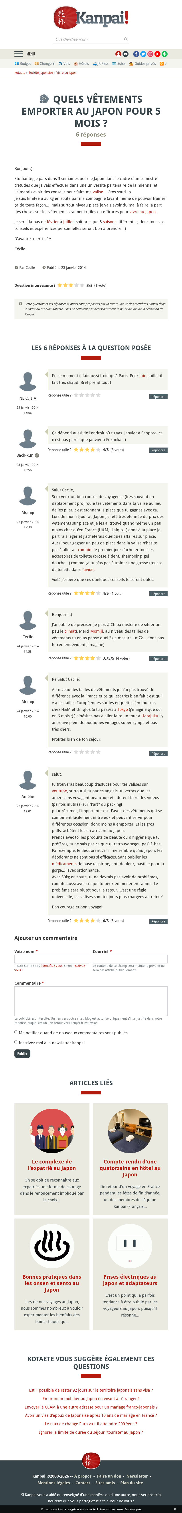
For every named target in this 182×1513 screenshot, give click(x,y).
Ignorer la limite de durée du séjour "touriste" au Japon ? (91, 1432)
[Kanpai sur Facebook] (136, 54)
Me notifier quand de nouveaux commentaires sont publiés (73, 1032)
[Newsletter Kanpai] (126, 54)
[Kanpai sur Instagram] (150, 54)
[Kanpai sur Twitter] (143, 54)
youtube (59, 790)
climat (70, 631)
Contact (82, 1482)
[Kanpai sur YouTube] (157, 54)
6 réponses (91, 134)
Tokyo (123, 709)
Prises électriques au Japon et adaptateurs (130, 1280)
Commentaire (29, 983)
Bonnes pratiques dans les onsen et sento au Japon (51, 1283)
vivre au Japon (143, 211)
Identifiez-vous (51, 965)
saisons (109, 221)
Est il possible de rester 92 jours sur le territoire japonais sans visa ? (91, 1390)
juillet (68, 221)
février (53, 221)
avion (89, 569)
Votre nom (26, 951)
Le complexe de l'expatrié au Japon (52, 1165)
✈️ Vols (64, 63)
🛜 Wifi (165, 63)
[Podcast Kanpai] (165, 54)
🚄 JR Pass (100, 63)
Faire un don (109, 1476)
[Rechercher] (126, 39)
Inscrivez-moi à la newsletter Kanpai (52, 1042)
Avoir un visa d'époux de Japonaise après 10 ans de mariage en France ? (91, 1415)
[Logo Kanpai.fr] (91, 17)
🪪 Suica (119, 63)
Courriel (102, 951)
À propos (83, 1476)
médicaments (64, 863)
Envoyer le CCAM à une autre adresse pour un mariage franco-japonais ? (91, 1407)
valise (98, 191)
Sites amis (105, 1482)
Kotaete (19, 72)
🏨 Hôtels (81, 63)
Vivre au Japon (66, 72)
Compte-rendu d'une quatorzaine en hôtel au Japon (130, 1168)
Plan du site (131, 1482)
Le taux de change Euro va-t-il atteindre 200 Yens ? (91, 1423)
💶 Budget (22, 63)
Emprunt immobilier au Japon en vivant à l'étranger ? (91, 1398)
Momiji (96, 631)
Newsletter (137, 1476)
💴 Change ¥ (44, 63)
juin (142, 375)
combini (85, 549)
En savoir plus (133, 1509)
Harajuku (149, 715)
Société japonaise (41, 72)
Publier (22, 1053)
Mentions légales (54, 1482)
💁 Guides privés (142, 63)
